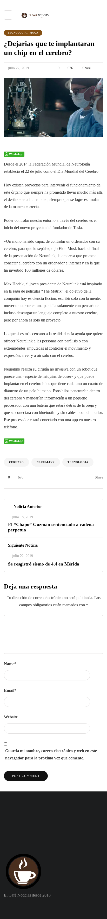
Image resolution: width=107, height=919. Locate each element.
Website (11, 717)
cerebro (16, 462)
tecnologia (78, 462)
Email (10, 690)
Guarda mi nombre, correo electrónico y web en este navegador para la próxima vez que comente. (51, 754)
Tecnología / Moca (23, 32)
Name (10, 664)
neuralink (46, 462)
